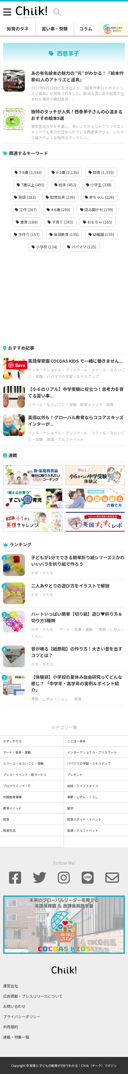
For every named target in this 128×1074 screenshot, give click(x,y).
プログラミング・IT (17, 785)
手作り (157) (28, 234)
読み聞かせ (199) (98, 209)
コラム (85, 28)
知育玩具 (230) (62, 197)
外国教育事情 (12, 797)
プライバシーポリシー (21, 1016)
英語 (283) (26, 197)
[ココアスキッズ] (112, 28)
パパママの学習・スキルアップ (73, 376)
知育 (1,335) (103, 172)
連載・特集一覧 (16, 1037)
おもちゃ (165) (99, 221)
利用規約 (10, 1026)
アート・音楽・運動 (76, 629)
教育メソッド (91, 404)
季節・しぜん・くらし (49, 698)
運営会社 (10, 985)
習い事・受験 (55, 28)
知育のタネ (18, 28)
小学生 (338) (100, 184)
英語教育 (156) (66, 234)
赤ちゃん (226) (101, 197)
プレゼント (75, 774)
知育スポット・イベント (84, 819)
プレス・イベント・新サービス (25, 774)
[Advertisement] (64, 298)
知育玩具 (9, 830)
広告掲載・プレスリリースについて (32, 996)
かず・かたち (42, 572)
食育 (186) (28, 221)
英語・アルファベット (65, 439)
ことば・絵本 (76, 741)
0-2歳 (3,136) (67, 172)
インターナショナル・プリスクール (58, 369)
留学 (70, 808)
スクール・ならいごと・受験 (52, 404)
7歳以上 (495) (32, 184)
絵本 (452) (67, 184)
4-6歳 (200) (60, 209)
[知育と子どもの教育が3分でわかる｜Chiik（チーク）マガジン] (31, 11)
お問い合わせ (14, 1006)
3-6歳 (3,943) (30, 172)
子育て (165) (62, 221)
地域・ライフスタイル (82, 785)
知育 (110, 404)
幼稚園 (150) (103, 234)
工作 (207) (27, 209)
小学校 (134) (46, 246)
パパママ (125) (83, 246)
